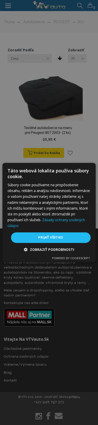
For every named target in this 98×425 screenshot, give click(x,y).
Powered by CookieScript (71, 258)
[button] (49, 249)
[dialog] (49, 212)
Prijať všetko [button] (50, 237)
